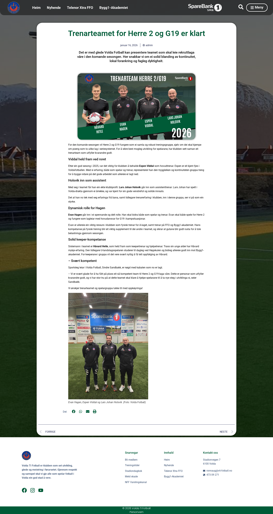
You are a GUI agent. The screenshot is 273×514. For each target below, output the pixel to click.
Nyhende (54, 8)
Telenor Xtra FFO (80, 8)
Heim (36, 8)
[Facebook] (24, 490)
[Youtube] (40, 490)
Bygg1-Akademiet (113, 8)
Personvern (136, 512)
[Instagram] (32, 490)
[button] (74, 411)
